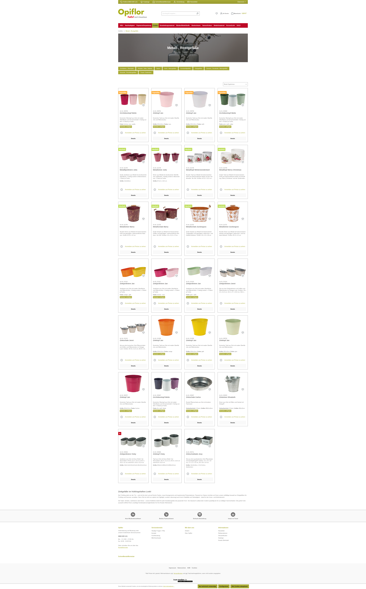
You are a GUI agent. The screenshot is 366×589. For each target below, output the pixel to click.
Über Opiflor (188, 533)
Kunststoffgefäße (185, 68)
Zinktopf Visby (159, 454)
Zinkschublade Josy (194, 454)
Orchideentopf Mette (128, 113)
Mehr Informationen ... (169, 586)
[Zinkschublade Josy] (199, 440)
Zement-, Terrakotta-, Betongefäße (216, 68)
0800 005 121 (133, 2)
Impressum (172, 568)
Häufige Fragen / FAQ (158, 531)
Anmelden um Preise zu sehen (135, 133)
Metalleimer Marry (127, 227)
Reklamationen (222, 533)
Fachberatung (156, 535)
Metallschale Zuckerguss (196, 227)
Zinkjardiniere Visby (128, 454)
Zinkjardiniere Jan (127, 284)
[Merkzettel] (216, 13)
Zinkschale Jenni (127, 340)
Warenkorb (240, 13)
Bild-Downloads (156, 538)
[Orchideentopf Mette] (133, 99)
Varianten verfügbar (126, 126)
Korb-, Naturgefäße (170, 68)
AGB (188, 568)
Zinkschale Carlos (193, 397)
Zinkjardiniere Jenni (227, 284)
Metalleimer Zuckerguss (229, 227)
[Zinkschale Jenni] (133, 326)
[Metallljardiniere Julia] (133, 156)
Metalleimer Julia (160, 170)
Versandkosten (222, 535)
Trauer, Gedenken (145, 72)
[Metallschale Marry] (166, 212)
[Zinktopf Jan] (166, 99)
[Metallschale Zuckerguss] (199, 212)
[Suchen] (197, 13)
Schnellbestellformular (163, 2)
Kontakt (154, 533)
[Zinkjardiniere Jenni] (232, 269)
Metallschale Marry (160, 227)
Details (133, 138)
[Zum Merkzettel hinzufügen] (143, 105)
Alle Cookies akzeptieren (240, 586)
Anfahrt (187, 531)
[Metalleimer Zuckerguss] (232, 212)
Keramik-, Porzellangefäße (128, 72)
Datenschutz (182, 568)
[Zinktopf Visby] (166, 440)
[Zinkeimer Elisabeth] (232, 383)
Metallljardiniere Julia (128, 170)
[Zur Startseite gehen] (132, 13)
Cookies (194, 568)
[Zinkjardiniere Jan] (133, 269)
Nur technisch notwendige (207, 586)
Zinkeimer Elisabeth (227, 397)
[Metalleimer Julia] (166, 156)
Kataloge (146, 2)
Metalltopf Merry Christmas (230, 170)
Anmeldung (180, 2)
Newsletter (193, 2)
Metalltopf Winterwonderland (198, 170)
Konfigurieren (223, 586)
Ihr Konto (225, 13)
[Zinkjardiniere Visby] (133, 440)
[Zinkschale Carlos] (199, 383)
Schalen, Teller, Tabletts (145, 68)
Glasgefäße (198, 68)
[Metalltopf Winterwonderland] (199, 156)
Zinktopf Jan (158, 113)
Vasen (158, 68)
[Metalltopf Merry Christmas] (232, 156)
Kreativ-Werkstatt (223, 540)
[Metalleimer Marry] (133, 212)
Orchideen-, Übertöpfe (127, 68)
